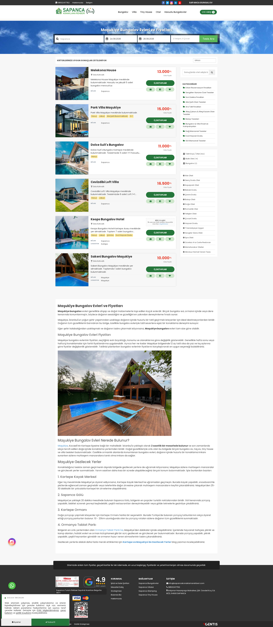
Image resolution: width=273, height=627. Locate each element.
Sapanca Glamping (148, 591)
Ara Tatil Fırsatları (193, 106)
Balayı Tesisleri (192, 119)
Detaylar (161, 83)
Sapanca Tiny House (148, 594)
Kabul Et (51, 622)
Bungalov (123, 12)
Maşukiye (63, 445)
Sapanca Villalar (146, 587)
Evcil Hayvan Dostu (194, 136)
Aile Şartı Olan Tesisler (195, 102)
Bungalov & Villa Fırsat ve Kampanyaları (195, 125)
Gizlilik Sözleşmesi (81, 624)
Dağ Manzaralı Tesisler (195, 131)
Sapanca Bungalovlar (149, 583)
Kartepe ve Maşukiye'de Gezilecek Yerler (147, 542)
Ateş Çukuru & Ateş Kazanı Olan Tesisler (199, 113)
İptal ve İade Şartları (120, 583)
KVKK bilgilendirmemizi (48, 610)
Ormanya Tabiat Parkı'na (109, 530)
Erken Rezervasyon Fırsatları (198, 87)
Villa (134, 12)
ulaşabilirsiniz (163, 224)
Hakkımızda (77, 2)
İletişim (89, 2)
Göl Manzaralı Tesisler (195, 140)
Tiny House (146, 12)
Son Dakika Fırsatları (194, 97)
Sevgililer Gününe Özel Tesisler (199, 92)
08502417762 (64, 2)
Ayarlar (17, 622)
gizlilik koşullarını (23, 613)
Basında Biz (116, 594)
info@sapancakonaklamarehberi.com (186, 583)
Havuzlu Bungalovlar (175, 12)
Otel (158, 12)
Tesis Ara (208, 39)
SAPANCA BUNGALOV (201, 2)
